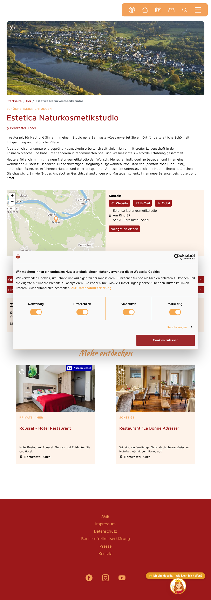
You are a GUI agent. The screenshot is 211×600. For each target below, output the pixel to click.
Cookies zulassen (165, 340)
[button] (12, 28)
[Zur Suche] (184, 10)
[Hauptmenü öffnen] (198, 10)
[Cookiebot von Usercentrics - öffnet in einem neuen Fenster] (177, 257)
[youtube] (122, 580)
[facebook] (89, 580)
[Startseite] (145, 10)
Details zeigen (177, 327)
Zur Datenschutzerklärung (91, 288)
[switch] (82, 312)
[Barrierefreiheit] (132, 10)
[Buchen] (171, 10)
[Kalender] (158, 10)
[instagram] (105, 580)
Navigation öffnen (124, 229)
